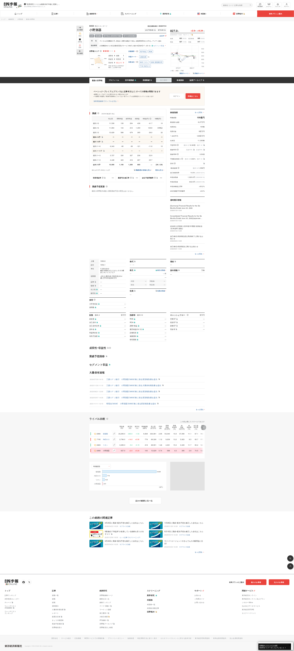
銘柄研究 (93, 14)
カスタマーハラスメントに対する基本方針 (176, 638)
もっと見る (198, 112)
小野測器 (20, 19)
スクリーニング (130, 14)
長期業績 (146, 80)
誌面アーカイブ (196, 80)
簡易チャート (184, 73)
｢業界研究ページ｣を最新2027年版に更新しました (43, 4)
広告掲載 (77, 638)
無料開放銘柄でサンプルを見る (105, 101)
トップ (19, 14)
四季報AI (239, 14)
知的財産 (130, 638)
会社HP (162, 36)
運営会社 (54, 638)
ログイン (286, 6)
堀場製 (105, 434)
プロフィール (114, 80)
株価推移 (180, 80)
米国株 (203, 14)
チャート (268, 6)
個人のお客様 (256, 582)
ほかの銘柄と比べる (144, 500)
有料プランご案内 (275, 14)
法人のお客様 (279, 582)
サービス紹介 (66, 638)
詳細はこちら (193, 96)
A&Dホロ (106, 439)
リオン (105, 445)
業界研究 (166, 14)
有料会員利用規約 (219, 638)
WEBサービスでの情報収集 (94, 638)
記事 (56, 14)
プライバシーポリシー (116, 638)
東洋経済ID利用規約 (202, 638)
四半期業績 (129, 80)
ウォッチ (277, 6)
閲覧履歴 (260, 6)
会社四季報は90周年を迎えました (34, 6)
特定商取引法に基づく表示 (147, 638)
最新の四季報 (97, 80)
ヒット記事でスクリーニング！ (130, 537)
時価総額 (96, 466)
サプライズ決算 (125, 526)
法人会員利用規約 (236, 638)
